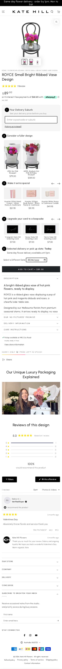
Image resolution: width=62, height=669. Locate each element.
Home (4, 70)
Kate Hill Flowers (26, 657)
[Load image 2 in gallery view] (31, 62)
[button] (51, 12)
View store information (14, 344)
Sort (35, 490)
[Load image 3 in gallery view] (37, 62)
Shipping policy (52, 660)
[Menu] (3, 12)
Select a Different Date (14, 260)
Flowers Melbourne (16, 70)
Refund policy (9, 660)
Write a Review (50, 480)
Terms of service (37, 660)
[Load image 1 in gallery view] (24, 62)
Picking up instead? (13, 126)
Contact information (32, 663)
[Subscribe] (58, 621)
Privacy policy (22, 660)
